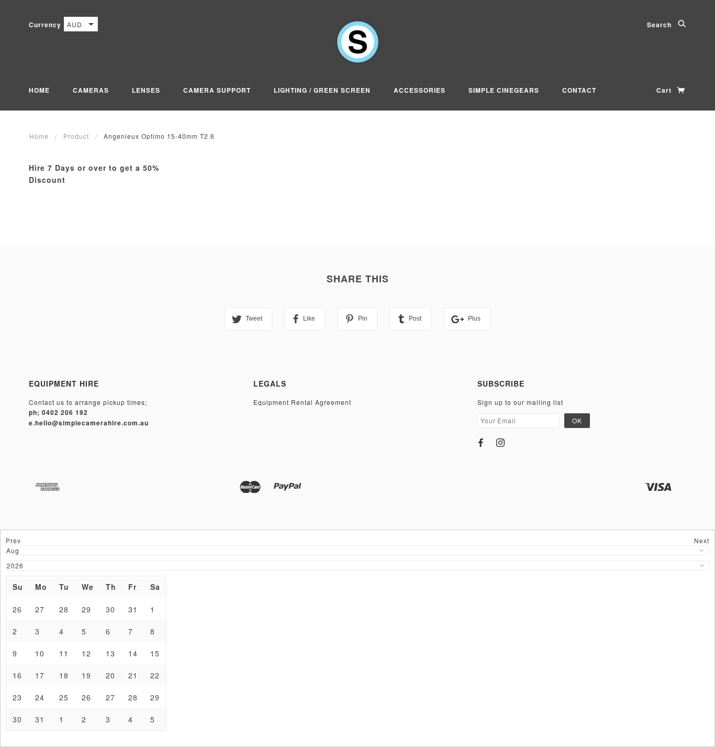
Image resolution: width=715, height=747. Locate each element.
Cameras (91, 90)
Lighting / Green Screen (322, 90)
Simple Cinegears (503, 90)
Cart (665, 90)
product (76, 135)
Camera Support (217, 90)
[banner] (357, 42)
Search (660, 24)
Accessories (419, 90)
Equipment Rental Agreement (302, 402)
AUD (74, 24)
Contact (579, 90)
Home (39, 90)
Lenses (146, 90)
